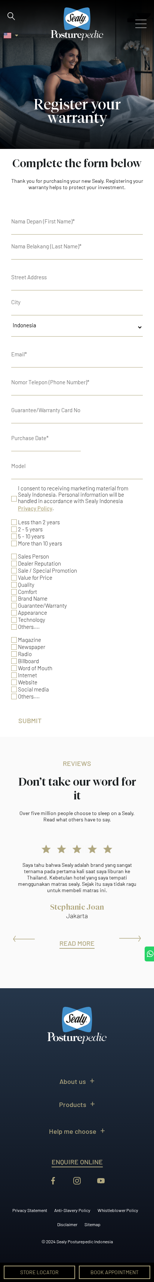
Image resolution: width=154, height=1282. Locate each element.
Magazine (29, 640)
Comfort (27, 592)
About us (72, 1081)
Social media (33, 689)
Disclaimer (67, 1224)
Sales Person (33, 556)
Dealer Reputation (39, 563)
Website (27, 682)
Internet (27, 675)
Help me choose (72, 1131)
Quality (26, 585)
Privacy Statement (29, 1210)
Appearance (32, 613)
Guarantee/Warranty (42, 605)
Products (72, 1104)
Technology (31, 620)
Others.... (29, 627)
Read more (77, 943)
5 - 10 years (31, 536)
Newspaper (31, 647)
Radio (25, 654)
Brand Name (32, 598)
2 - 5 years (30, 529)
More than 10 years (40, 543)
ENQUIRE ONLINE (77, 1162)
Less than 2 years (39, 522)
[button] (11, 16)
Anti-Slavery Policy (72, 1210)
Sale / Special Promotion (47, 570)
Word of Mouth (35, 668)
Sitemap (92, 1224)
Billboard (28, 661)
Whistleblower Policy (118, 1210)
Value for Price (35, 578)
